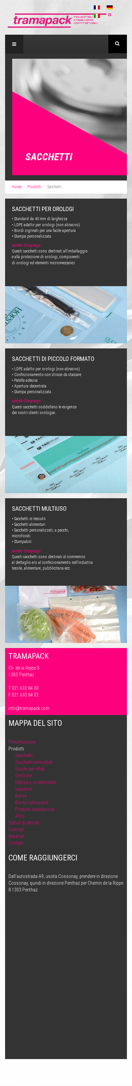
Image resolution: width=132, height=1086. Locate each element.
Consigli (16, 829)
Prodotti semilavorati (35, 809)
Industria (23, 789)
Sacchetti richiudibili (33, 762)
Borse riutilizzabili (31, 802)
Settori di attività (23, 822)
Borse (20, 796)
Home (17, 186)
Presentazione (21, 742)
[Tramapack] (59, 20)
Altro (19, 816)
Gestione (23, 775)
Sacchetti (23, 755)
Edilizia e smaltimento (36, 782)
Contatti (16, 843)
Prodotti (34, 186)
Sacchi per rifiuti (30, 769)
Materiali (16, 836)
